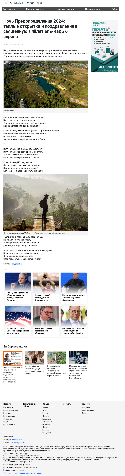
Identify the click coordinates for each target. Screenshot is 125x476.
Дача (44, 427)
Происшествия (9, 416)
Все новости (9, 9)
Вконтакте (86, 407)
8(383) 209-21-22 (19, 439)
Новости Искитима (35, 9)
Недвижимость (92, 9)
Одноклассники (88, 410)
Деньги (45, 416)
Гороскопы (46, 419)
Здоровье (46, 430)
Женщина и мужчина (47, 423)
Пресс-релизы (9, 425)
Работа (114, 9)
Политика (7, 413)
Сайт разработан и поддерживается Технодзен (22, 473)
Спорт (5, 422)
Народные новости (65, 9)
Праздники (46, 433)
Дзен (84, 413)
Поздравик (16, 263)
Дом (44, 410)
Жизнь (45, 407)
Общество (7, 419)
